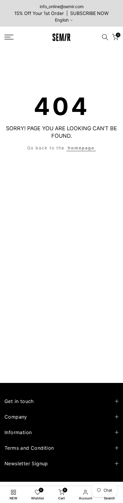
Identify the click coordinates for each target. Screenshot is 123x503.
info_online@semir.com (62, 6)
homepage (81, 147)
